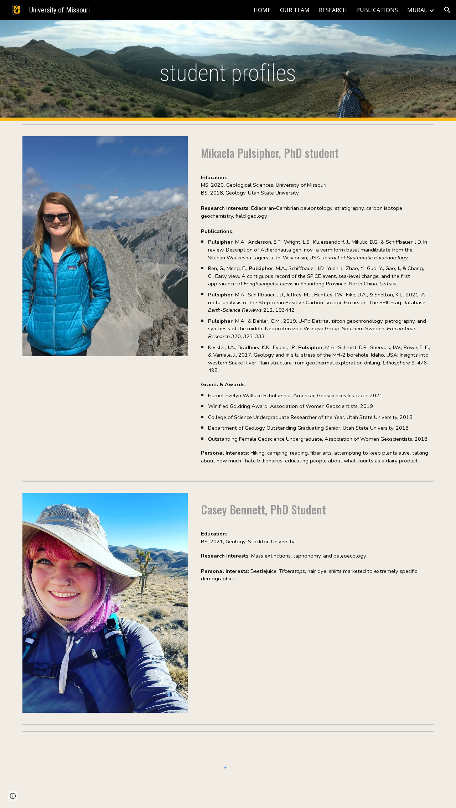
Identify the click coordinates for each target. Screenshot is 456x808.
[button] (447, 10)
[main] (228, 70)
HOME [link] (262, 10)
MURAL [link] (417, 10)
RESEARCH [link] (333, 10)
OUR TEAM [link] (295, 10)
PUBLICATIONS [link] (377, 10)
